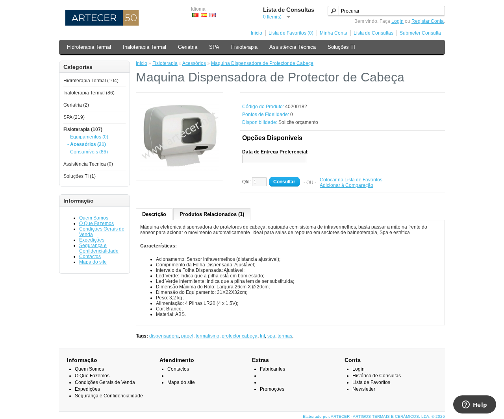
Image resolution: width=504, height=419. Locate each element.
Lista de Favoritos (371, 382)
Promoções (272, 389)
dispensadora (164, 336)
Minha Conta (333, 33)
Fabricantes (272, 369)
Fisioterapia (244, 47)
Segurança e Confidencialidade (99, 248)
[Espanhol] (204, 15)
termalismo (207, 336)
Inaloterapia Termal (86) (89, 93)
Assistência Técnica (292, 47)
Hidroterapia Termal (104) (91, 80)
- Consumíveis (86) (87, 152)
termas (285, 336)
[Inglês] (212, 15)
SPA (214, 47)
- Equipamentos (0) (87, 137)
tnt (262, 336)
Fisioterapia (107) (82, 129)
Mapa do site (93, 262)
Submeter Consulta (420, 33)
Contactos (90, 256)
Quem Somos (93, 218)
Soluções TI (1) (79, 176)
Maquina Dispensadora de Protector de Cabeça (262, 63)
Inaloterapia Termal (144, 47)
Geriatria (187, 47)
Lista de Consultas (373, 33)
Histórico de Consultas (376, 375)
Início (256, 33)
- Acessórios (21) (86, 144)
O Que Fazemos (96, 223)
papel (187, 336)
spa (271, 336)
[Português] (195, 15)
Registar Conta (427, 21)
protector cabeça (240, 336)
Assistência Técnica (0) (88, 164)
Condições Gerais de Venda (105, 382)
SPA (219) (74, 117)
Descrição (154, 214)
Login (397, 21)
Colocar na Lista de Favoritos (351, 180)
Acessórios (194, 63)
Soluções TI (341, 47)
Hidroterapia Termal (89, 47)
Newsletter (363, 389)
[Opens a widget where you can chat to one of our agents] (474, 405)
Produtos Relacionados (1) (212, 214)
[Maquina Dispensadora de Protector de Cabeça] (179, 174)
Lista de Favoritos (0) (291, 33)
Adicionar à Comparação (346, 185)
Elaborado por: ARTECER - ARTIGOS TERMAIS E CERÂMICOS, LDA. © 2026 (374, 416)
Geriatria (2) (76, 105)
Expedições (91, 240)
